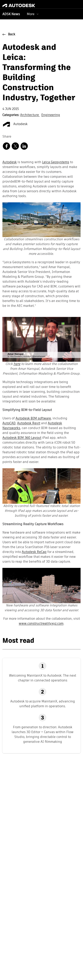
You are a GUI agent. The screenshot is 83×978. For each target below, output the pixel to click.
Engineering (50, 115)
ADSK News (11, 14)
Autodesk (20, 124)
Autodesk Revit (28, 423)
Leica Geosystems (55, 162)
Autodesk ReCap (34, 552)
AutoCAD (9, 423)
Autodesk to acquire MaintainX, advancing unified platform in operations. (42, 703)
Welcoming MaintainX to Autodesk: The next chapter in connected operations (42, 678)
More (30, 14)
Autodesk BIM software (33, 418)
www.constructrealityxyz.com (41, 623)
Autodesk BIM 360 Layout (21, 438)
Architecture (30, 115)
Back (11, 34)
